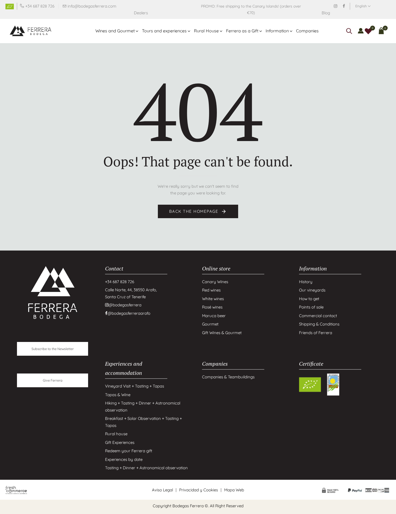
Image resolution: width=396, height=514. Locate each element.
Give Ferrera (52, 380)
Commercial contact (318, 315)
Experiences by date (124, 459)
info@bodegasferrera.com (92, 6)
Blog (326, 13)
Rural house (116, 434)
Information (277, 31)
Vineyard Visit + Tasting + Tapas (134, 386)
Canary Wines (215, 281)
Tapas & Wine (117, 394)
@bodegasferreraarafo (128, 313)
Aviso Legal (162, 489)
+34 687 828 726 (39, 6)
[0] (368, 31)
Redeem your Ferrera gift (128, 451)
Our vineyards (312, 290)
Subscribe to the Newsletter (53, 349)
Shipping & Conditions (319, 324)
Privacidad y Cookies (198, 489)
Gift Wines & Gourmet (222, 332)
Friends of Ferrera (315, 332)
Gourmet (210, 324)
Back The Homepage (194, 211)
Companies (307, 31)
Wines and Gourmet (115, 31)
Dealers (141, 13)
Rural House (206, 31)
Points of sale (311, 307)
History (305, 281)
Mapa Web (234, 489)
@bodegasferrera (125, 304)
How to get (309, 298)
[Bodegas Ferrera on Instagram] (335, 6)
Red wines (211, 290)
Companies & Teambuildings (228, 377)
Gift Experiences (119, 442)
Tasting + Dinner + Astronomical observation (146, 468)
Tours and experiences (164, 31)
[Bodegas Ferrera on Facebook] (344, 6)
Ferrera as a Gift (242, 31)
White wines (213, 298)
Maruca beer (214, 315)
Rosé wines (212, 307)
